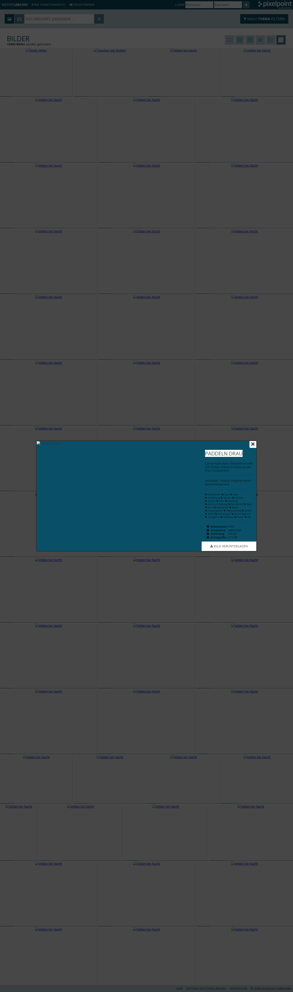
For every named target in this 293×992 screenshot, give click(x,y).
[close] (252, 444)
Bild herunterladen (230, 546)
